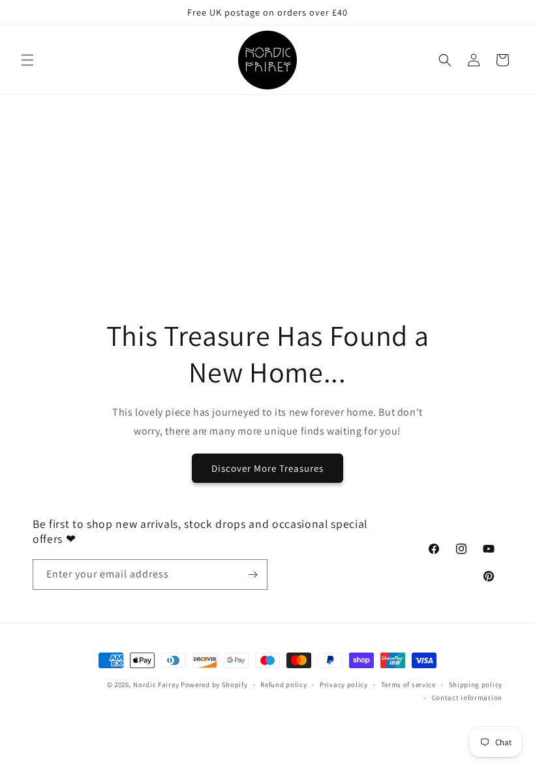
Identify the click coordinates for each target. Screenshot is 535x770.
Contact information (467, 697)
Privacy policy (344, 684)
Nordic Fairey (156, 684)
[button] (27, 60)
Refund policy (283, 684)
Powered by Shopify (214, 684)
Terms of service (408, 684)
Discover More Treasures (267, 468)
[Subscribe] (252, 574)
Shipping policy (476, 684)
